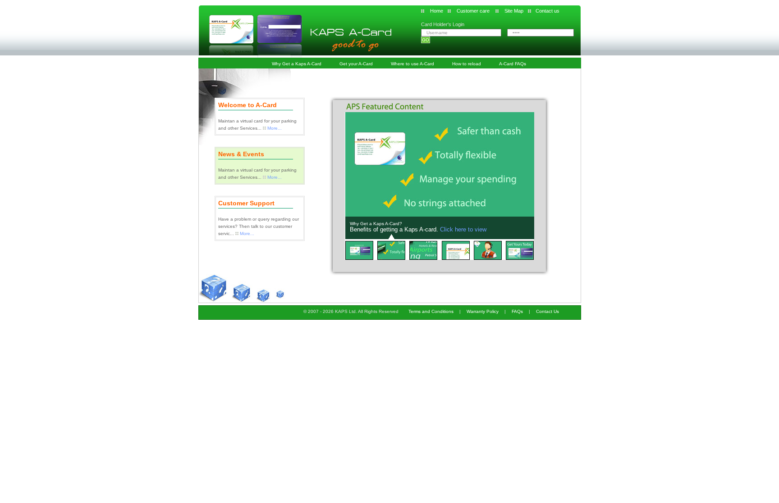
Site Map (513, 11)
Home (436, 11)
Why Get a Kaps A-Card (296, 63)
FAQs (517, 311)
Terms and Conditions (431, 311)
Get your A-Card (356, 63)
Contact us (547, 11)
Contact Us (547, 311)
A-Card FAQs (512, 63)
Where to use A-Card (412, 63)
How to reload (466, 63)
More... (274, 128)
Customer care (473, 11)
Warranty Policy (483, 311)
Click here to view (463, 229)
